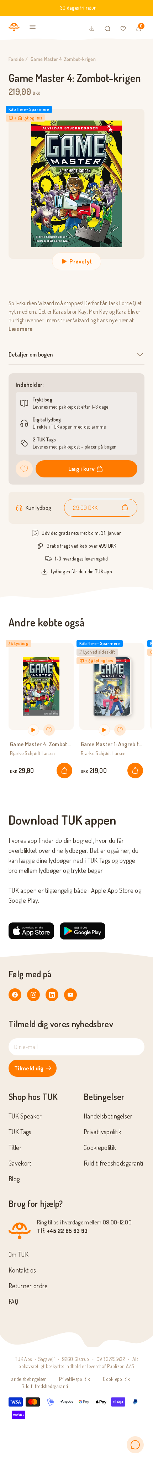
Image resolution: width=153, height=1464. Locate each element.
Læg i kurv (81, 468)
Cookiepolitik (100, 1147)
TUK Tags (20, 1132)
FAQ (13, 1301)
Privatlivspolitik (102, 1132)
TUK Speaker (25, 1116)
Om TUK (18, 1254)
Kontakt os (22, 1270)
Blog (14, 1179)
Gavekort (20, 1163)
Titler (15, 1147)
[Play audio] (33, 730)
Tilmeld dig (29, 1068)
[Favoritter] (123, 28)
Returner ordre (28, 1286)
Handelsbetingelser (108, 1116)
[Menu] (32, 27)
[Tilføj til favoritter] (24, 468)
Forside (16, 59)
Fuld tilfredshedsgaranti (113, 1163)
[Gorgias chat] (135, 1444)
